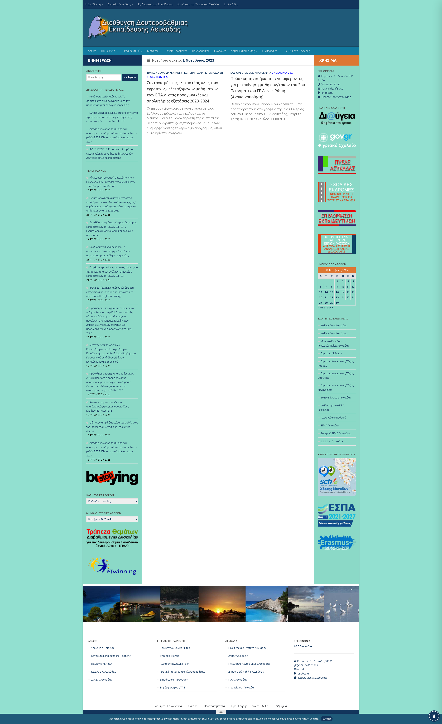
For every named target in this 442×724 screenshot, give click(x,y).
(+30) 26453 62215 (307, 665)
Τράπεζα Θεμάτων (158, 72)
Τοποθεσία (302, 673)
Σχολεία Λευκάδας (119, 4)
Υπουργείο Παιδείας (102, 647)
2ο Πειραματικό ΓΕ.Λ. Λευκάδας (331, 407)
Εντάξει (327, 718)
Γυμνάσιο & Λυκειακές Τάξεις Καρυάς (336, 363)
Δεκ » (330, 307)
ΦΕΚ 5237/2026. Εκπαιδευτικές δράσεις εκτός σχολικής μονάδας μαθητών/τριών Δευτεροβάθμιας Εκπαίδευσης (110, 153)
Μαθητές (152, 50)
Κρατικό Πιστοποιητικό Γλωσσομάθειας (182, 671)
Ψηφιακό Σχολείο (169, 655)
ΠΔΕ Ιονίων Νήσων (101, 663)
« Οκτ (321, 307)
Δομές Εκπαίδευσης (243, 50)
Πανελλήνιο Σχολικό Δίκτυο (175, 647)
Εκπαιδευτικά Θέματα (258, 72)
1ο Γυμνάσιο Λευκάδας (334, 325)
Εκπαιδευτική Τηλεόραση (174, 679)
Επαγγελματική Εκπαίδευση (206, 72)
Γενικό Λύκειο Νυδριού (333, 417)
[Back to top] (221, 712)
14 (326, 291)
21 (326, 297)
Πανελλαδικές (200, 50)
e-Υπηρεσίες (269, 50)
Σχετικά (193, 706)
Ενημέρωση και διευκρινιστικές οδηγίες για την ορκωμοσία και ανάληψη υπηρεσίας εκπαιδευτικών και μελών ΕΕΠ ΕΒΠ (112, 117)
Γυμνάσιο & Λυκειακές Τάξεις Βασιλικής (336, 375)
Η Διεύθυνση (93, 4)
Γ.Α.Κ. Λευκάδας (237, 679)
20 (320, 297)
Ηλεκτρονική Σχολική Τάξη (174, 663)
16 (337, 291)
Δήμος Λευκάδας (238, 655)
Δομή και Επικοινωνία (168, 706)
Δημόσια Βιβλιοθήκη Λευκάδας (246, 671)
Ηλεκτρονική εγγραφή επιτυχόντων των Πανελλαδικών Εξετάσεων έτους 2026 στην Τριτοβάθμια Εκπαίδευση (110, 182)
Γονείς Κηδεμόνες (176, 50)
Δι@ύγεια (281, 706)
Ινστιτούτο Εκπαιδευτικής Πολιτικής (111, 655)
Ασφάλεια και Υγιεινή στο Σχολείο (198, 4)
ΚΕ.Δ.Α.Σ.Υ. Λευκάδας (103, 671)
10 (342, 286)
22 (331, 297)
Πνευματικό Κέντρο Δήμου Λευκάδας (249, 663)
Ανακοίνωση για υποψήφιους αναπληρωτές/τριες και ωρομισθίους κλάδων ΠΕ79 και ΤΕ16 (107, 406)
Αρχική (92, 50)
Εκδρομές (220, 50)
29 (331, 302)
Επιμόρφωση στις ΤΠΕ (172, 687)
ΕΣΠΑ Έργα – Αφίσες (297, 50)
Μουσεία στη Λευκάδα (241, 687)
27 (320, 302)
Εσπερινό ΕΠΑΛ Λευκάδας (335, 433)
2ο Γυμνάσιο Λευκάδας (334, 333)
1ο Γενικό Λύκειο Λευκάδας (336, 397)
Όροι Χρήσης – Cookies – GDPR (250, 706)
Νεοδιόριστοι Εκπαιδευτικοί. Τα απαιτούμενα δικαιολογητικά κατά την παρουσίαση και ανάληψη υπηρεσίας (108, 100)
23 (337, 297)
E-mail (300, 669)
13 (320, 291)
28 (326, 302)
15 (331, 291)
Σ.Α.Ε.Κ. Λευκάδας (101, 679)
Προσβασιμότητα (214, 706)
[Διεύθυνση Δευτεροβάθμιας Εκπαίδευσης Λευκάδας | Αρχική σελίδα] (138, 28)
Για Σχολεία (108, 50)
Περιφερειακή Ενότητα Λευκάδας (247, 647)
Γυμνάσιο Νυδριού (331, 353)
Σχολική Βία (231, 4)
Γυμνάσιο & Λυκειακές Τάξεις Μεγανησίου (336, 387)
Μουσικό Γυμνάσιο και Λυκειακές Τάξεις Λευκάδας (333, 343)
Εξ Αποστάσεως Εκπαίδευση (155, 4)
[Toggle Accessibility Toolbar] (434, 716)
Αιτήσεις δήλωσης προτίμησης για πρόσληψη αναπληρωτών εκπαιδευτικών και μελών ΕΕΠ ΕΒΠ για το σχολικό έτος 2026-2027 (111, 135)
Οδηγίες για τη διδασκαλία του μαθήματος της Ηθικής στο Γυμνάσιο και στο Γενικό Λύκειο (112, 426)
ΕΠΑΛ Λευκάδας (330, 425)
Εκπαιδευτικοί (131, 50)
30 (337, 302)
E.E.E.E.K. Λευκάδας (332, 441)
